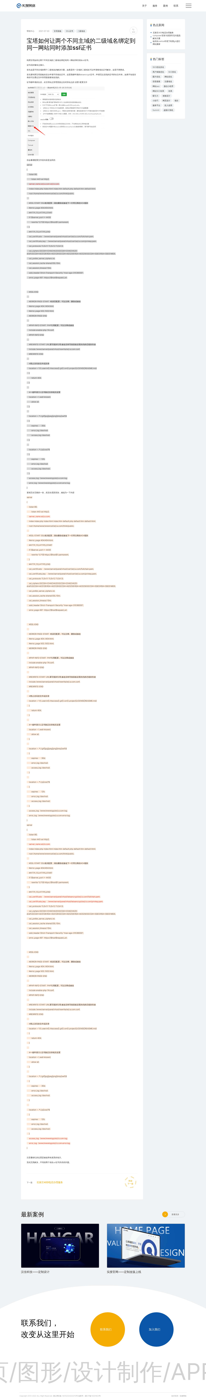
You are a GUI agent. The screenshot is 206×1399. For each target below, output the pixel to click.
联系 (176, 5)
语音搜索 (156, 81)
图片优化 (156, 76)
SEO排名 (172, 72)
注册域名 (168, 81)
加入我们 (154, 1329)
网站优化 (168, 76)
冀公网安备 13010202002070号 (65, 1396)
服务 (155, 5)
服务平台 (156, 105)
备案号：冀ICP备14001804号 (89, 1396)
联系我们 (105, 1329)
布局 (170, 91)
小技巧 (155, 100)
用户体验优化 (158, 72)
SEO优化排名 (158, 67)
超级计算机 (168, 110)
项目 (176, 100)
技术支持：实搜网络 (178, 1396)
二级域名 (81, 31)
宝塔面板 (57, 31)
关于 (144, 5)
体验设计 (166, 96)
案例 (165, 5)
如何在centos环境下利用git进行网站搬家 (166, 42)
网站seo (156, 86)
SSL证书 (69, 31)
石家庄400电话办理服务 (163, 32)
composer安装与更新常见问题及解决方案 (167, 37)
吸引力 (155, 96)
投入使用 (168, 105)
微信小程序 (168, 86)
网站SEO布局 (158, 91)
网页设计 (166, 100)
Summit (156, 110)
